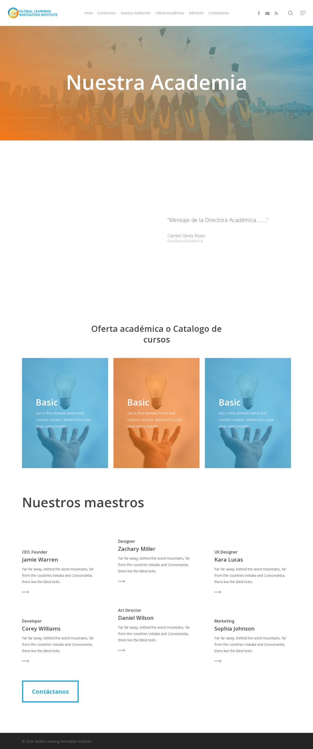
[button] (303, 13)
